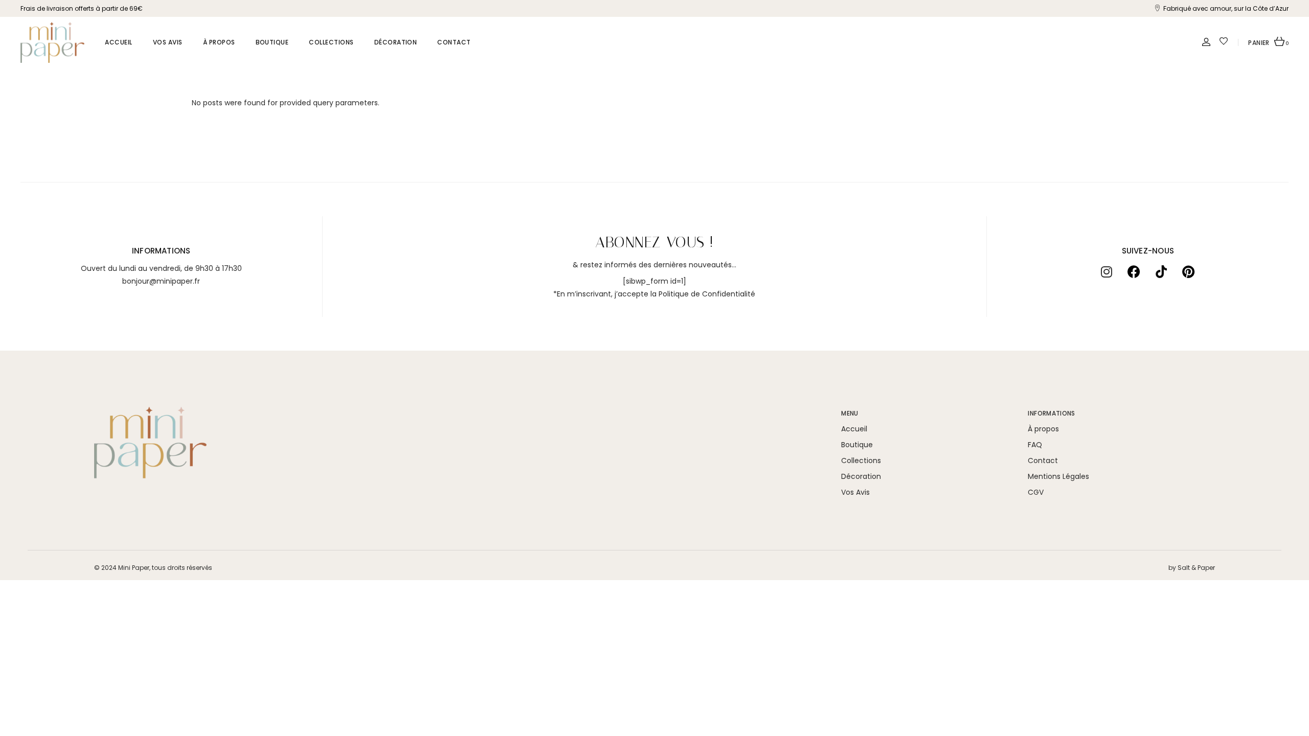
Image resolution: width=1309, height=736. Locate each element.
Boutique (857, 445)
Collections (861, 460)
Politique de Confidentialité (707, 294)
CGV (1036, 492)
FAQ (1035, 445)
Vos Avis (855, 492)
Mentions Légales (1058, 476)
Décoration (861, 476)
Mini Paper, (134, 567)
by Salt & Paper (1191, 567)
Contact (1043, 460)
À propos (1043, 429)
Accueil (854, 429)
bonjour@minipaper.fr (161, 281)
